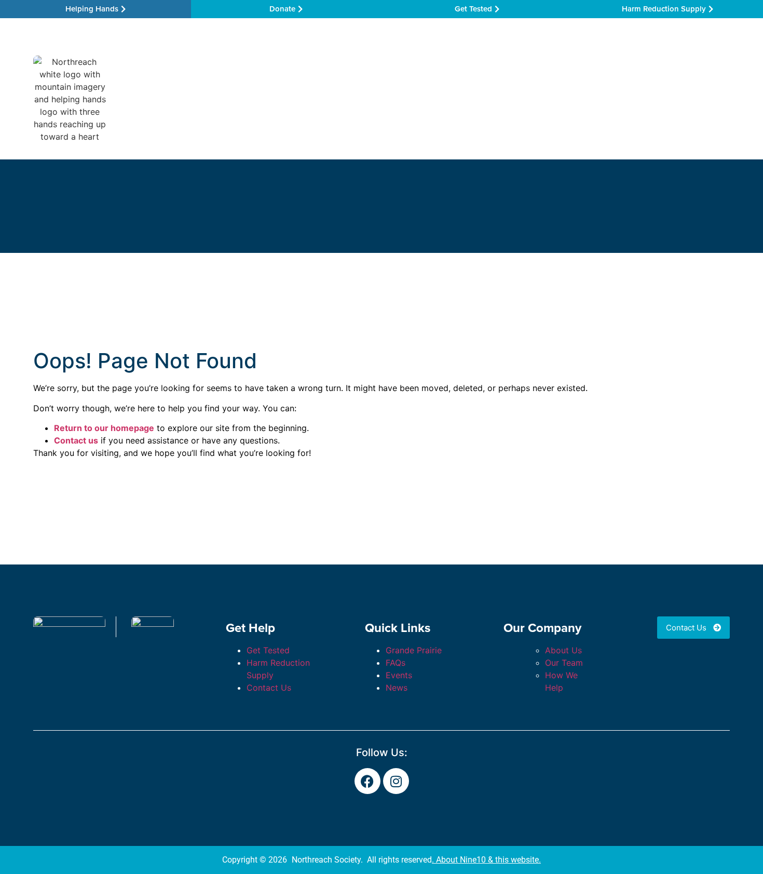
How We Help (286, 99)
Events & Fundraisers (519, 99)
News (396, 687)
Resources (362, 99)
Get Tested (268, 650)
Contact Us (600, 99)
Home (133, 99)
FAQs (395, 662)
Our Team (430, 99)
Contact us (76, 440)
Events (399, 675)
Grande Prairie (414, 650)
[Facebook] (367, 781)
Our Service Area (197, 99)
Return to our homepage (104, 428)
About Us (563, 650)
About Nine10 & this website (487, 860)
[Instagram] (396, 781)
